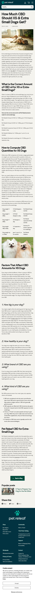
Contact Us (21, 553)
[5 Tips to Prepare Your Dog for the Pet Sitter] (8, 491)
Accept (17, 583)
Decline (17, 587)
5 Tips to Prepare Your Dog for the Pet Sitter (24, 490)
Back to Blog (18, 478)
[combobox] (17, 7)
